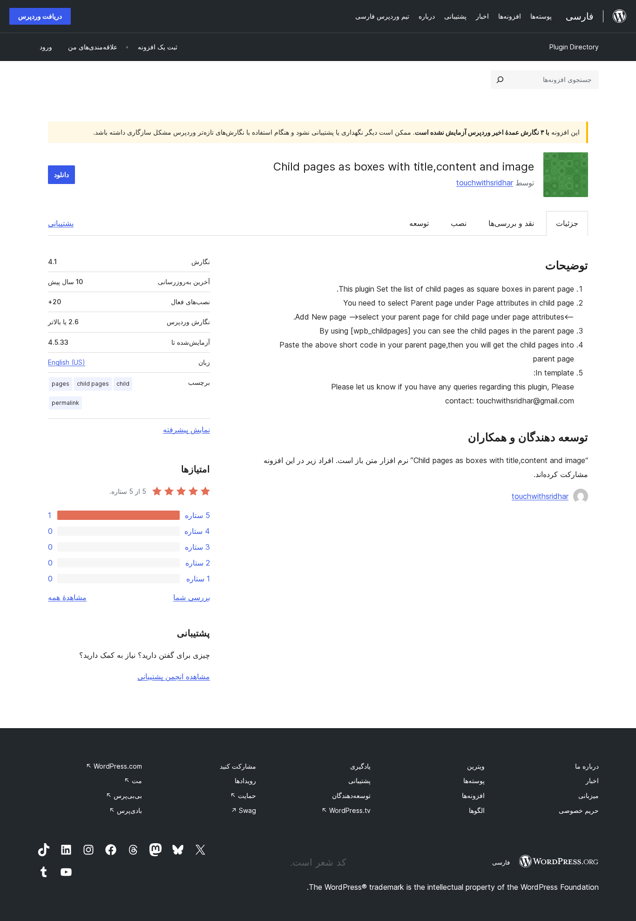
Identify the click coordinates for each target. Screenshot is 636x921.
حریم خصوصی (579, 810)
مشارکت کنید (238, 766)
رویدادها (245, 781)
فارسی (501, 862)
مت (133, 781)
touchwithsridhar (484, 182)
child (122, 383)
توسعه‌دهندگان (351, 795)
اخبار (592, 781)
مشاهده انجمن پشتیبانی (173, 676)
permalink (65, 402)
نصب (459, 223)
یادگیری (360, 766)
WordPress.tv (346, 810)
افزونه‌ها (473, 795)
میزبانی (588, 795)
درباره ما (587, 766)
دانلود (61, 174)
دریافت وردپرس (40, 16)
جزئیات (567, 223)
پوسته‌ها (474, 781)
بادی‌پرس (125, 810)
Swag (243, 810)
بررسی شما (191, 597)
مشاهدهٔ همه (67, 597)
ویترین (476, 766)
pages (60, 383)
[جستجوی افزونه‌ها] (500, 79)
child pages (93, 383)
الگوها (477, 810)
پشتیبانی (61, 223)
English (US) (66, 362)
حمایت (243, 795)
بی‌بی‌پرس (124, 795)
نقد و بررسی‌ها (511, 223)
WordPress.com (114, 766)
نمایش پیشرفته (186, 429)
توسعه (419, 223)
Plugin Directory (574, 47)
